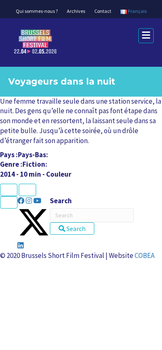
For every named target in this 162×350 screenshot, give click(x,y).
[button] (21, 200)
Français (137, 11)
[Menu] (8, 202)
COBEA (145, 255)
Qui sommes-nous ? (37, 11)
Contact (102, 11)
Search (61, 200)
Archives (76, 11)
